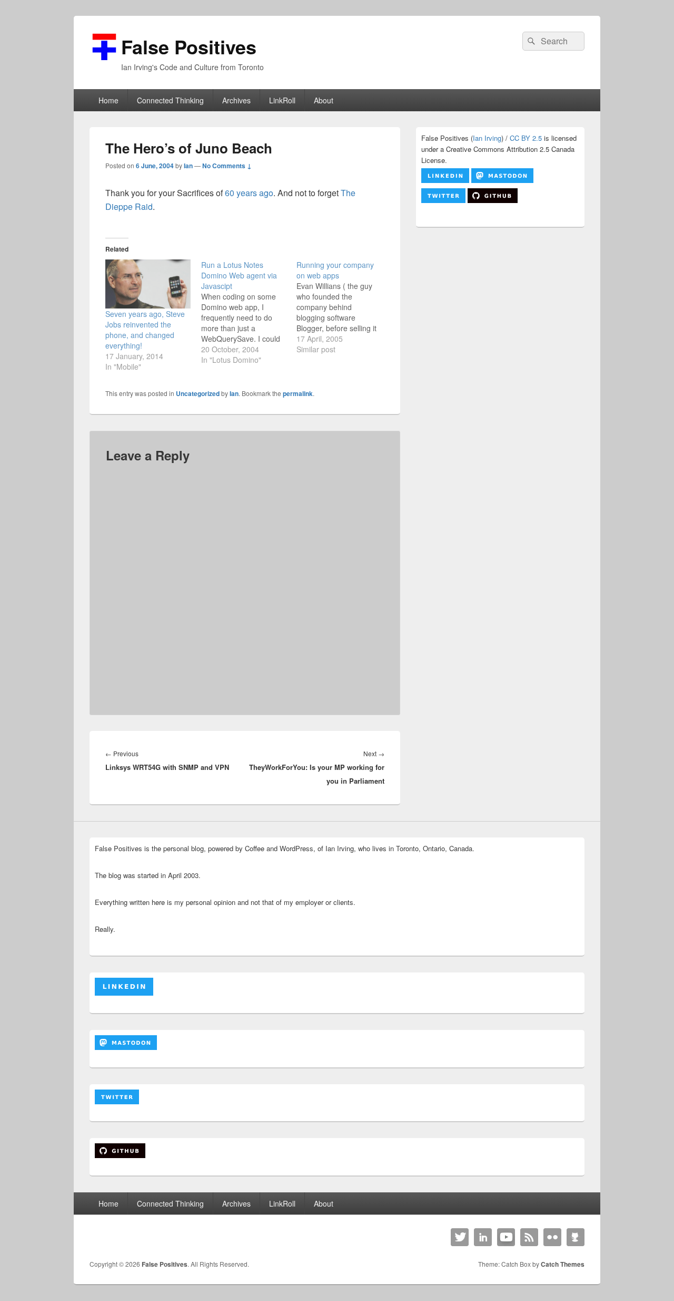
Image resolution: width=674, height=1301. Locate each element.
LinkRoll (282, 100)
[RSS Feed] (529, 1237)
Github (575, 1237)
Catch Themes (562, 1264)
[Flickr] (552, 1237)
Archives (236, 100)
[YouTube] (506, 1237)
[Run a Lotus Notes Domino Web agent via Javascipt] (249, 312)
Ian (188, 165)
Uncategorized (198, 393)
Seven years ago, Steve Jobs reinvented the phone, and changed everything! (145, 330)
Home (108, 100)
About (323, 100)
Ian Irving (487, 138)
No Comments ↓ (227, 165)
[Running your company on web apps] (344, 306)
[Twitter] (460, 1237)
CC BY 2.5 (526, 138)
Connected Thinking (170, 100)
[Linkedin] (483, 1237)
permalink (298, 393)
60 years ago (249, 193)
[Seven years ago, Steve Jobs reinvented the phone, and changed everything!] (148, 283)
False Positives (188, 46)
